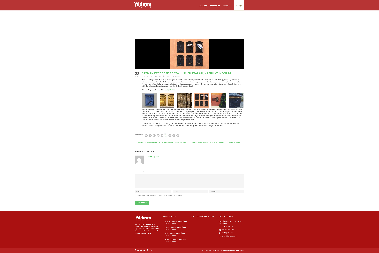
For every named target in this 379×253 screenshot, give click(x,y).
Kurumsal (227, 6)
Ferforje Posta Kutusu (173, 76)
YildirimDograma (155, 76)
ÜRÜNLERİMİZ (215, 6)
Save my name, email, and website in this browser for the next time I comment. (159, 195)
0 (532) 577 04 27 (173, 90)
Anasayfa (203, 6)
